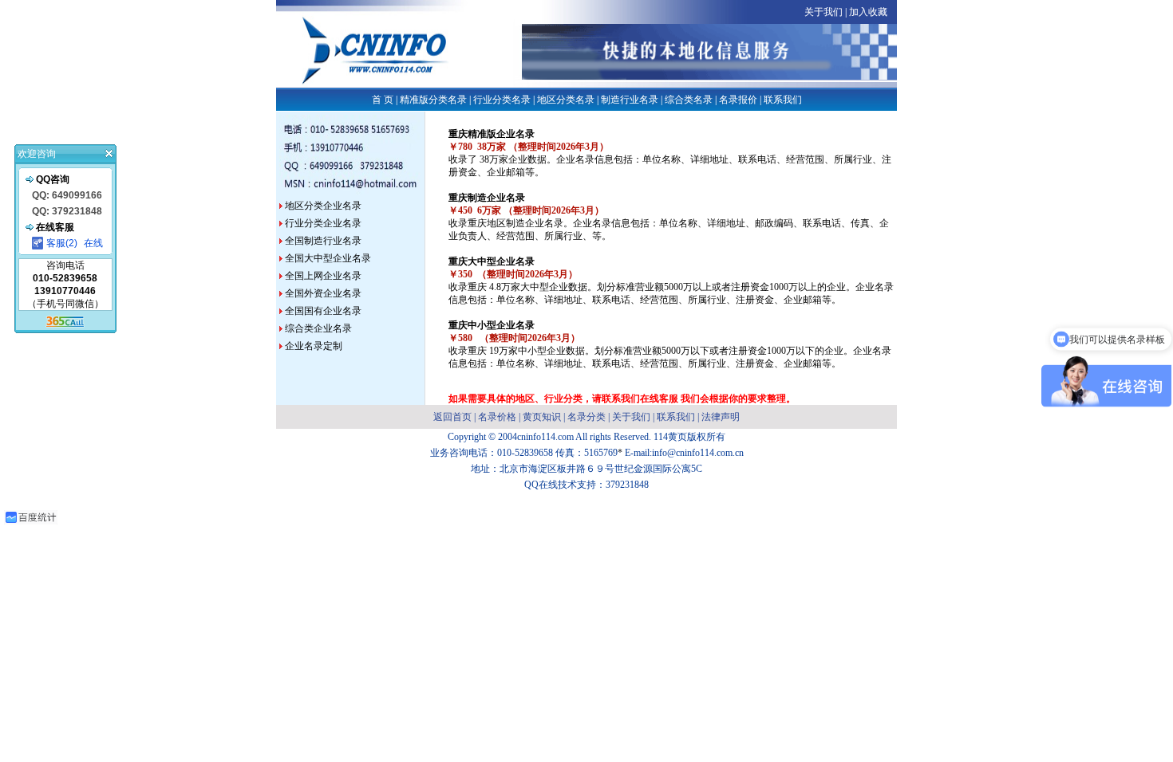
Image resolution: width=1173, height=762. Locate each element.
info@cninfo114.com (692, 452)
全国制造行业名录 (321, 240)
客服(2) (61, 243)
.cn (738, 452)
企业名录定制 (313, 346)
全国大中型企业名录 (328, 258)
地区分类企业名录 (321, 205)
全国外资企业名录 (323, 293)
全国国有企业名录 (321, 310)
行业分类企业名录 (321, 223)
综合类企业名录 (318, 328)
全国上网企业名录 (321, 275)
